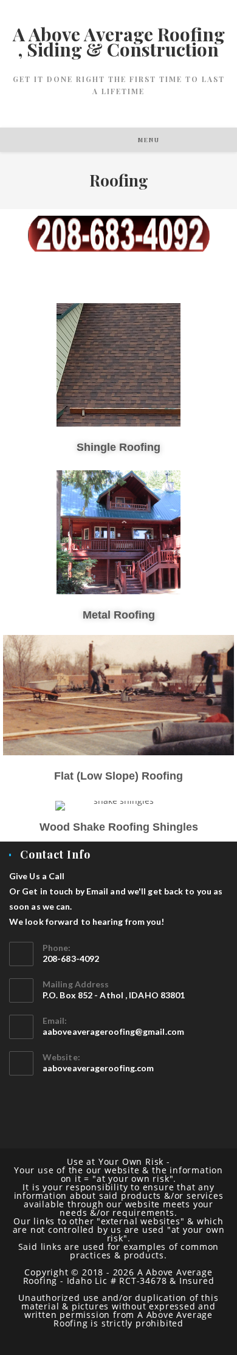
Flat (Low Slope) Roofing (118, 776)
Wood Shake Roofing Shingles (119, 827)
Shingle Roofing (118, 447)
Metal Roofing (119, 615)
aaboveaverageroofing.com (98, 1068)
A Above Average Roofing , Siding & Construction (119, 41)
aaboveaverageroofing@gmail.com (113, 1031)
